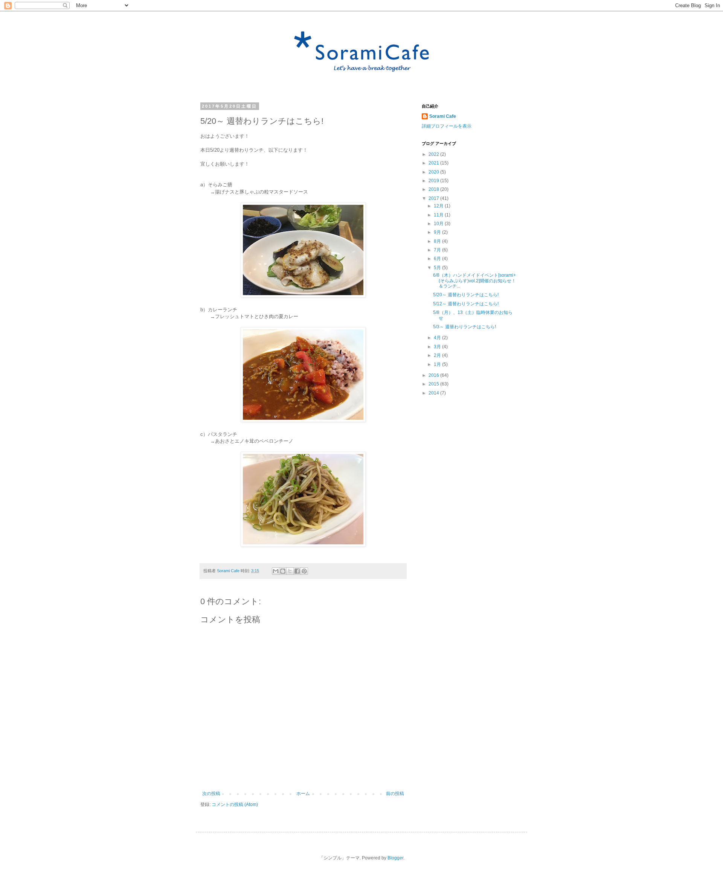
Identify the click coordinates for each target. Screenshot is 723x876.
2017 (434, 198)
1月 (438, 364)
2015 (434, 384)
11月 (439, 215)
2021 (434, 163)
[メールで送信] (275, 571)
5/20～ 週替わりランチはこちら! (466, 294)
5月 (438, 267)
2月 (438, 355)
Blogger (395, 858)
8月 (438, 241)
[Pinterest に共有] (304, 571)
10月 (439, 223)
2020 (434, 172)
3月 (438, 346)
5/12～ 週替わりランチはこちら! (466, 303)
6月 (438, 258)
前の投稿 (395, 793)
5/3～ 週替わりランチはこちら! (464, 326)
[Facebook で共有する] (297, 571)
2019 (434, 180)
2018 (434, 189)
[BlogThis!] (283, 571)
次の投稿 (211, 793)
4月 (438, 337)
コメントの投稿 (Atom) (235, 804)
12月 (439, 206)
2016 (434, 375)
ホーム (303, 793)
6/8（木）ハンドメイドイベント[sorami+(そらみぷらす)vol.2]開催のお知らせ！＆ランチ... (474, 281)
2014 (434, 393)
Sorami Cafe (442, 116)
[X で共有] (290, 571)
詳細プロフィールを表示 (446, 126)
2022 (434, 154)
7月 (438, 250)
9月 (438, 232)
